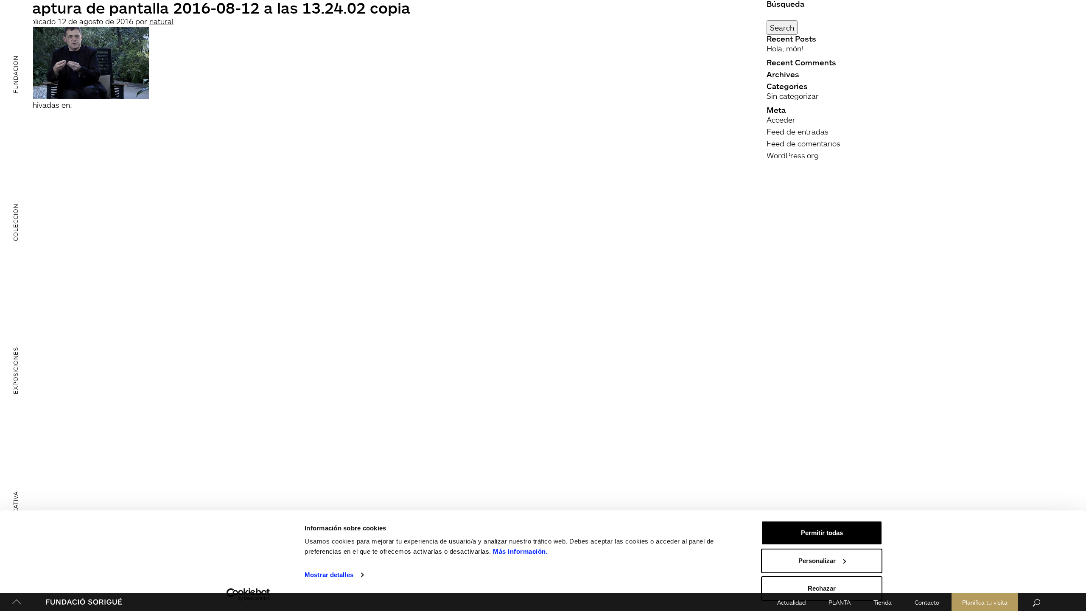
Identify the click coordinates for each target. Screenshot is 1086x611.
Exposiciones (15, 370)
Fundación (15, 74)
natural (161, 21)
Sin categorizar (793, 96)
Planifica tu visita (985, 602)
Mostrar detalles (329, 574)
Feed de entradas (797, 131)
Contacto (927, 602)
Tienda (882, 602)
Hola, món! (785, 48)
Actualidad (791, 602)
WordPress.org (793, 155)
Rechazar (822, 588)
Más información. (520, 551)
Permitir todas (822, 532)
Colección (15, 222)
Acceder (781, 119)
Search (782, 27)
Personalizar (817, 560)
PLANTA (839, 602)
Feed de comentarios (803, 143)
